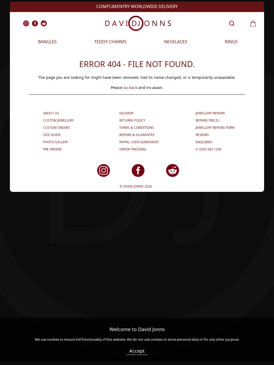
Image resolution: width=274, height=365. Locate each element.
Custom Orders (56, 127)
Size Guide (52, 135)
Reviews (202, 135)
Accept (137, 351)
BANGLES (47, 42)
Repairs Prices (207, 120)
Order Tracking (132, 149)
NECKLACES (175, 42)
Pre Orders (52, 149)
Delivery (126, 113)
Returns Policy (132, 120)
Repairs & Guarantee (137, 135)
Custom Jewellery (58, 120)
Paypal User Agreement (139, 142)
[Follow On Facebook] (129, 176)
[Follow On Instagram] (95, 176)
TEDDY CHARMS (110, 42)
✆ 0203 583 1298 (208, 149)
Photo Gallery (55, 142)
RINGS (231, 42)
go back (130, 87)
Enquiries (204, 142)
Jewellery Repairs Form (215, 127)
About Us (51, 113)
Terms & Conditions (136, 127)
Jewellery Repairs (210, 113)
